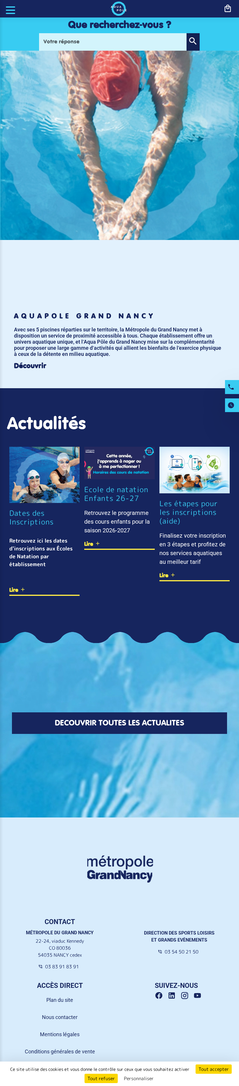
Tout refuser (101, 1078)
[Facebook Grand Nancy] (161, 996)
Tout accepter (213, 1069)
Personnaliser (139, 1078)
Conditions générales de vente (60, 1051)
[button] (193, 42)
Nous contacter (60, 1017)
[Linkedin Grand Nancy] (174, 996)
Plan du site (59, 1000)
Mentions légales (60, 1034)
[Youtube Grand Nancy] (198, 996)
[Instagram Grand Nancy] (186, 996)
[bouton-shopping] (228, 8)
